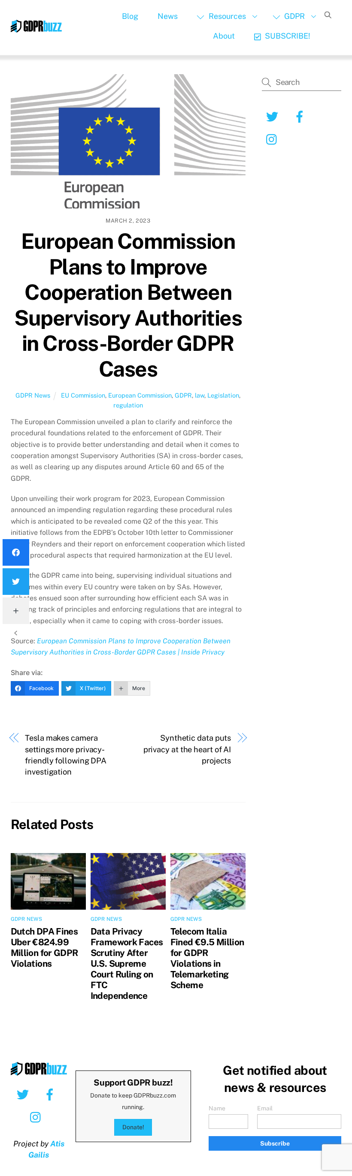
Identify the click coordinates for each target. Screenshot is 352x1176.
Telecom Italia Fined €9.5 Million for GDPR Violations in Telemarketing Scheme (207, 958)
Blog (130, 16)
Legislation (223, 395)
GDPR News (32, 395)
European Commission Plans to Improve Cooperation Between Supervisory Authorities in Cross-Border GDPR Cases (128, 305)
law (199, 395)
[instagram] (37, 1116)
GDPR (293, 16)
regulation (128, 405)
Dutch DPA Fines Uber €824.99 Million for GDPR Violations (44, 947)
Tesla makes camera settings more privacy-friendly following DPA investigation (65, 754)
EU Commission (83, 395)
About (224, 35)
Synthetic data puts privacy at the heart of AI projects (187, 749)
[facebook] (51, 1094)
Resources (226, 16)
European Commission (140, 395)
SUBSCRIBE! (286, 35)
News (168, 16)
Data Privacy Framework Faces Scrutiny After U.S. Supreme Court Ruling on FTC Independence (127, 963)
